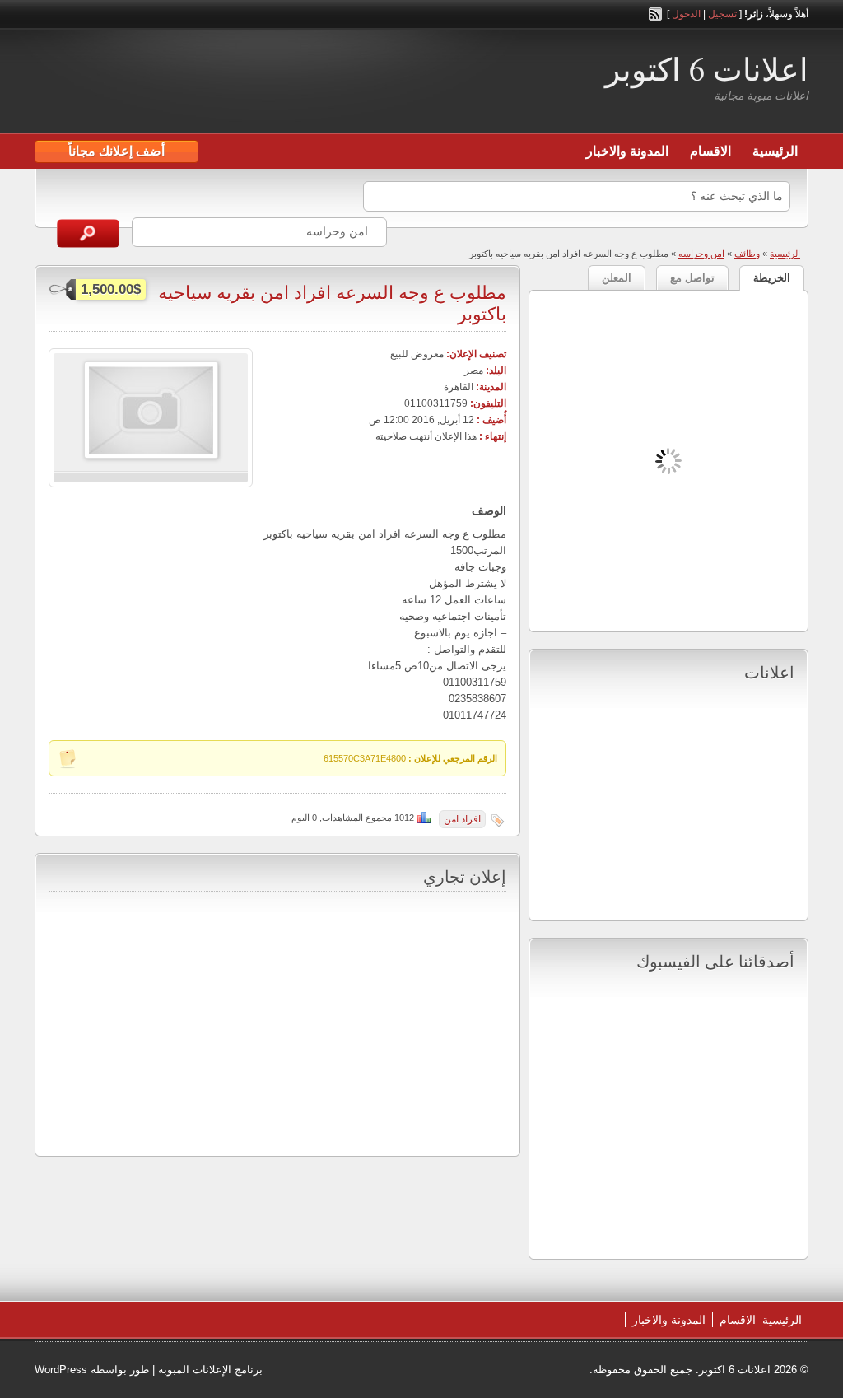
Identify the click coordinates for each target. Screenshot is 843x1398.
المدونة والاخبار (627, 151)
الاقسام (710, 151)
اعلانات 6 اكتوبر (706, 69)
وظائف (747, 254)
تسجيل (722, 14)
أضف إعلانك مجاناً (116, 151)
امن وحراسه (701, 254)
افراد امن (462, 819)
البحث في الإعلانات (88, 233)
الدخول (686, 14)
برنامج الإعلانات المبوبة (210, 1369)
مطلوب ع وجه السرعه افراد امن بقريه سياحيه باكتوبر (332, 302)
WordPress (61, 1369)
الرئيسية (775, 151)
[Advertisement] (227, 83)
